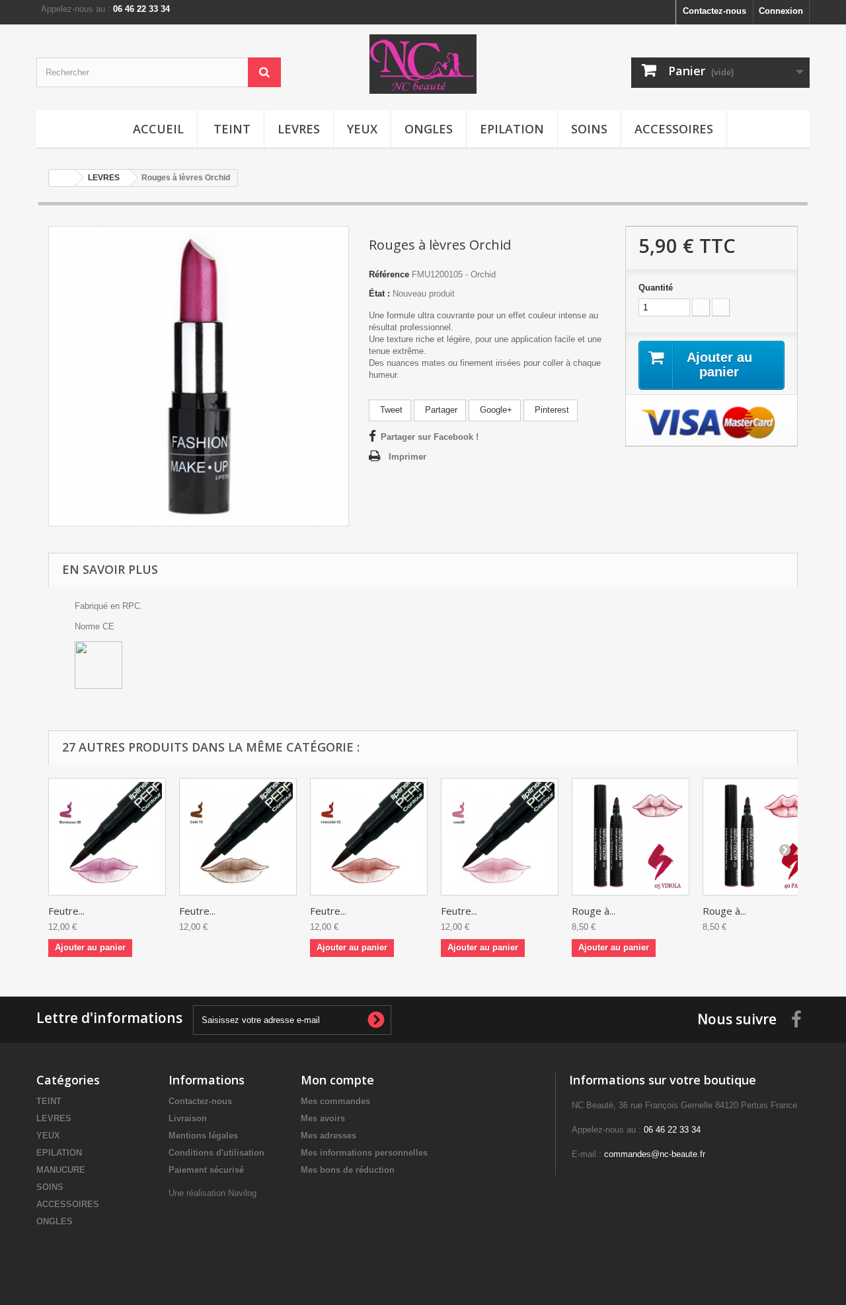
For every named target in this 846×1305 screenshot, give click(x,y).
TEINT (231, 129)
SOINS (589, 129)
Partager (439, 410)
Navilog (242, 1193)
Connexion (781, 11)
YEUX (362, 129)
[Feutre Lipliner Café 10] (238, 837)
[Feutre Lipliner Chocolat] (369, 837)
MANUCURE (60, 1170)
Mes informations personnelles (364, 1153)
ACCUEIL (158, 129)
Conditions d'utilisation (216, 1153)
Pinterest (550, 410)
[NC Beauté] (423, 64)
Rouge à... (593, 910)
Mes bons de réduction (348, 1170)
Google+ (494, 410)
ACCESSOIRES (673, 129)
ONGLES (428, 129)
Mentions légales (203, 1136)
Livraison (188, 1118)
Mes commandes (335, 1101)
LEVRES (299, 129)
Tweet (390, 410)
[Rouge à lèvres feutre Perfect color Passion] (761, 837)
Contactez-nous (714, 11)
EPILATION (512, 129)
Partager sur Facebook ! (430, 437)
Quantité (655, 288)
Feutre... (66, 910)
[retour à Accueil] (62, 178)
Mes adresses (328, 1136)
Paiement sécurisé (206, 1170)
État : (379, 294)
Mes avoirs (323, 1118)
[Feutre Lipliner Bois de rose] (499, 837)
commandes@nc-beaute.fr (654, 1154)
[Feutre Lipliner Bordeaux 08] (107, 837)
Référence (389, 274)
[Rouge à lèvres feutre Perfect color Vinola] (630, 837)
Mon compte (337, 1080)
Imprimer (407, 457)
